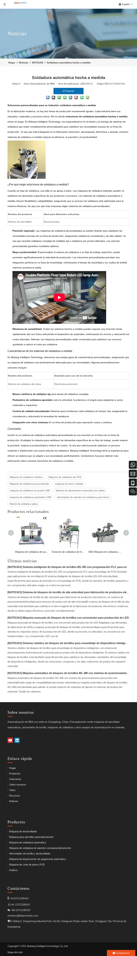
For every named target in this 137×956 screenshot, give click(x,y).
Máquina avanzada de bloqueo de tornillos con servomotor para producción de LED (76, 617)
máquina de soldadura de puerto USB (30, 490)
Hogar (12, 768)
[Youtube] (10, 740)
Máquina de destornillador (23, 831)
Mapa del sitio (15, 952)
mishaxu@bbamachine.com (23, 915)
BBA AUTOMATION (115, 83)
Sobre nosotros (17, 784)
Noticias (13, 801)
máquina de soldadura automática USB (30, 497)
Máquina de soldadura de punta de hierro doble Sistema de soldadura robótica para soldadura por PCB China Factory (31, 551)
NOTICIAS (14, 567)
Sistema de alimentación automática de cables (80, 490)
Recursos (14, 795)
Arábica (13, 870)
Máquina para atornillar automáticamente (31, 837)
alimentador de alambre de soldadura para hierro (83, 497)
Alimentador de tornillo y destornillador (29, 853)
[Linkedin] (17, 740)
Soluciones (15, 779)
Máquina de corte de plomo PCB (27, 864)
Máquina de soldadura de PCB (65, 477)
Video (12, 790)
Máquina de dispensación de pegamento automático (37, 859)
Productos (14, 773)
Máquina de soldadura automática (27, 842)
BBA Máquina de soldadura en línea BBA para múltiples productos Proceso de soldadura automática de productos (105, 551)
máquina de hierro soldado (69, 483)
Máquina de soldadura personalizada (29, 483)
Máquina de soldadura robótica (26, 477)
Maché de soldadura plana (24, 504)
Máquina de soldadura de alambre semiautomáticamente (40, 848)
